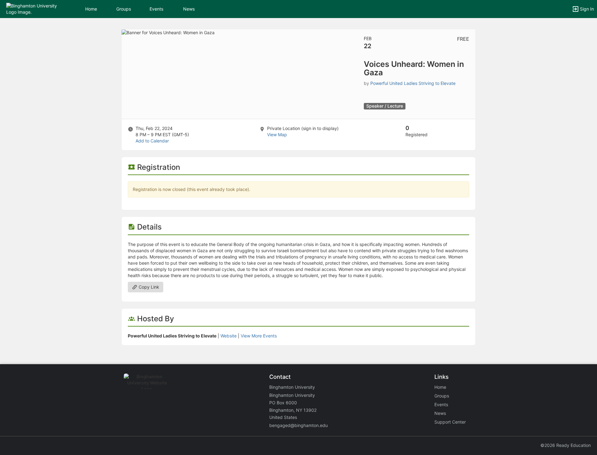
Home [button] (91, 9)
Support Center (450, 422)
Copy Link (148, 287)
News (189, 9)
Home (440, 387)
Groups (123, 9)
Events (156, 9)
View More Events (259, 335)
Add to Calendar (152, 140)
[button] (32, 8)
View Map (277, 134)
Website (228, 335)
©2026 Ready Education (565, 445)
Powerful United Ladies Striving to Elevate (413, 83)
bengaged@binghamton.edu (298, 425)
